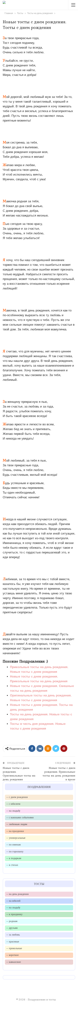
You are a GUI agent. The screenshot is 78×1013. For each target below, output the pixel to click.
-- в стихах (12, 864)
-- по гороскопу (14, 851)
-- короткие (12, 955)
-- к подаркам (13, 858)
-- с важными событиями (20, 817)
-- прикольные (14, 948)
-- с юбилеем (13, 803)
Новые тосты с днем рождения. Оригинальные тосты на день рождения (19, 773)
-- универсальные (15, 837)
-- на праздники (15, 831)
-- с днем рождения (17, 797)
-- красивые (12, 941)
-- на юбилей (13, 900)
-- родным (11, 921)
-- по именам (13, 844)
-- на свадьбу (13, 810)
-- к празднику (14, 914)
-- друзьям (12, 927)
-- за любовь (13, 934)
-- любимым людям (16, 824)
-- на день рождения (17, 894)
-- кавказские (13, 961)
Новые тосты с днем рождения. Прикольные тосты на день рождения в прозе (59, 773)
